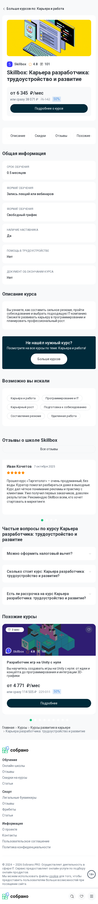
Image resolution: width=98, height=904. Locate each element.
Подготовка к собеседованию (65, 407)
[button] (42, 520)
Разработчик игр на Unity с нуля (34, 662)
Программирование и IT (62, 398)
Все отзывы (49, 449)
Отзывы (8, 771)
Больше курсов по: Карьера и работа (35, 8)
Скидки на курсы (14, 777)
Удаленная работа (64, 416)
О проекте (9, 829)
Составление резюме (26, 416)
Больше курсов (49, 359)
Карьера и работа (23, 398)
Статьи (7, 783)
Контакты (9, 835)
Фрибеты (9, 809)
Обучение (9, 760)
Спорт (7, 792)
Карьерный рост (22, 407)
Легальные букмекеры (19, 797)
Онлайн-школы (13, 766)
